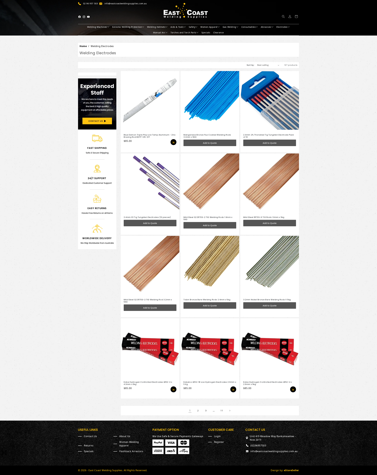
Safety (192, 27)
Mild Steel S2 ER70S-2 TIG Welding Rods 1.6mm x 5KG (207, 218)
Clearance (218, 32)
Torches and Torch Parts (183, 32)
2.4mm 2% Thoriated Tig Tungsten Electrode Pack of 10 (268, 136)
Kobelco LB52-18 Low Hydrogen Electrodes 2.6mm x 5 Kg (209, 383)
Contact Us (90, 436)
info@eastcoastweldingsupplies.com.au (274, 451)
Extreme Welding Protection (127, 27)
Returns (88, 445)
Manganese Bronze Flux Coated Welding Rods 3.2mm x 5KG (207, 136)
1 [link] (190, 410)
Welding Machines (97, 27)
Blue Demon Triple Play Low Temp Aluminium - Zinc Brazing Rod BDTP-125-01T (150, 136)
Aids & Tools (177, 27)
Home (83, 46)
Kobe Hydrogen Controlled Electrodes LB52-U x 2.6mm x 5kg (267, 383)
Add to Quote (210, 142)
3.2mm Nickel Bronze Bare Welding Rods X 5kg (267, 300)
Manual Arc (159, 32)
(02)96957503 (258, 445)
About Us (124, 436)
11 (221, 410)
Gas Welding (229, 27)
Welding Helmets (156, 27)
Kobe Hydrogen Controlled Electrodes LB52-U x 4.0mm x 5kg (148, 383)
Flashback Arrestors (131, 451)
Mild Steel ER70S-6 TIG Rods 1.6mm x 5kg (263, 217)
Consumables (248, 27)
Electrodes (282, 27)
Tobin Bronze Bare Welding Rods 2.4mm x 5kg (206, 300)
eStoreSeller (291, 470)
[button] (283, 16)
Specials (205, 32)
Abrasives (266, 27)
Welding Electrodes (102, 46)
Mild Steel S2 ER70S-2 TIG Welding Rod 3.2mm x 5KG (148, 301)
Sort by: (250, 65)
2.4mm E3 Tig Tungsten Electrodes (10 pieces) (147, 217)
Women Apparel (209, 27)
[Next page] (229, 410)
